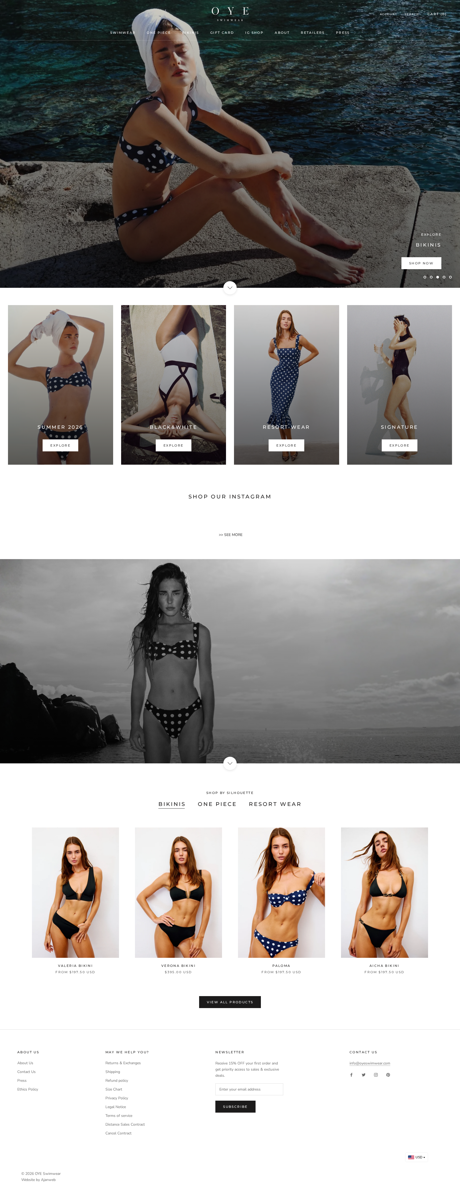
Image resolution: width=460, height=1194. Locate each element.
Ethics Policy (27, 1089)
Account (388, 14)
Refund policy (116, 1080)
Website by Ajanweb (38, 1179)
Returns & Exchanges (123, 1063)
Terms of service (118, 1115)
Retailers (313, 33)
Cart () (437, 14)
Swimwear (122, 33)
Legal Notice (115, 1106)
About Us (25, 1063)
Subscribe (235, 1107)
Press (343, 33)
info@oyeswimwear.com (370, 1063)
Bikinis (190, 33)
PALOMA (281, 966)
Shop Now (421, 263)
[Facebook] (351, 1075)
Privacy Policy (116, 1098)
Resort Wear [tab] (275, 804)
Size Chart (113, 1089)
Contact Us (26, 1071)
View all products (230, 1002)
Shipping (112, 1071)
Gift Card (222, 33)
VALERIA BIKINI (75, 966)
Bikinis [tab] (172, 804)
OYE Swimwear (48, 1173)
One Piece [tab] (217, 804)
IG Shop (254, 33)
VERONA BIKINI (178, 966)
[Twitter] (363, 1075)
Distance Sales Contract (125, 1124)
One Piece (159, 33)
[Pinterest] (388, 1075)
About (282, 33)
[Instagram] (376, 1075)
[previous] (17, 895)
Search (412, 14)
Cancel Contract (118, 1133)
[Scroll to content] (230, 287)
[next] (443, 895)
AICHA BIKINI (384, 966)
